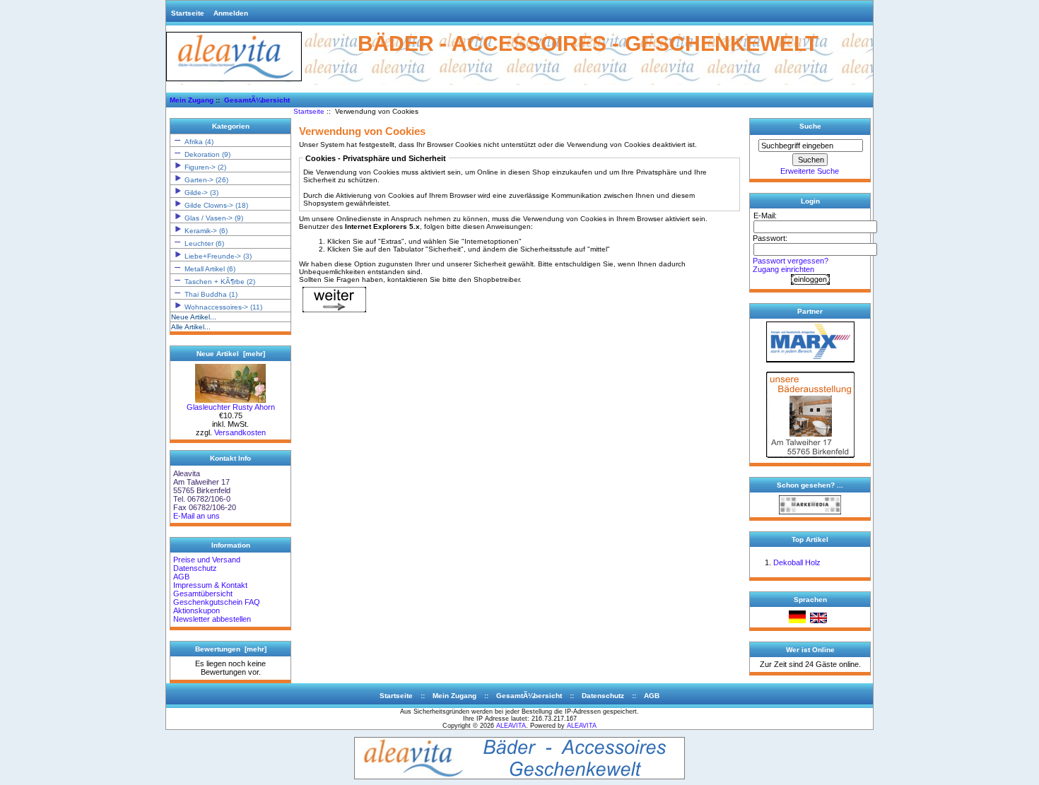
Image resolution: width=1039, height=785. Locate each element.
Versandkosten (240, 432)
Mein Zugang (191, 100)
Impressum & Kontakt (210, 585)
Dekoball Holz (797, 562)
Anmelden (230, 13)
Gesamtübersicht (203, 593)
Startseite (187, 13)
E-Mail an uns (196, 516)
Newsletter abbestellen (212, 619)
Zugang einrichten (783, 269)
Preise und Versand (206, 559)
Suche (810, 126)
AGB (181, 576)
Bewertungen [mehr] (230, 649)
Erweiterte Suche (809, 171)
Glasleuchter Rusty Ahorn (231, 407)
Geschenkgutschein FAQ (216, 602)
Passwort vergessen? (790, 260)
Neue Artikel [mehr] (230, 354)
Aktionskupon (196, 610)
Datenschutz (195, 568)
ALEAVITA (511, 725)
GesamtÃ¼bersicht (257, 100)
